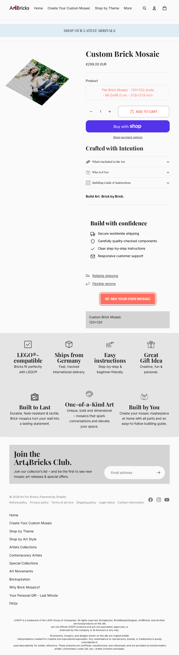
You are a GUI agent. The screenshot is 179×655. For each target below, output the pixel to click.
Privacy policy (39, 502)
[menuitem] (128, 8)
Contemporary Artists (25, 555)
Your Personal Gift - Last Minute (33, 595)
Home (13, 515)
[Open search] (144, 8)
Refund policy (18, 502)
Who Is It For (100, 172)
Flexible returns (104, 284)
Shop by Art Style (22, 539)
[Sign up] (158, 472)
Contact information (130, 502)
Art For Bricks (29, 497)
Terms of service (62, 502)
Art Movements (21, 571)
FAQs (13, 603)
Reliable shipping (105, 276)
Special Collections (23, 563)
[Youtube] (167, 500)
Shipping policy (86, 502)
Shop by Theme (21, 531)
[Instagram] (159, 500)
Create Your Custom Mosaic (30, 523)
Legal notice (107, 502)
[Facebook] (150, 500)
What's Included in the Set (108, 161)
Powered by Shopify (53, 497)
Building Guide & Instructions (111, 182)
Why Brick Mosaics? (24, 587)
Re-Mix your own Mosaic (127, 299)
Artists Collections (23, 547)
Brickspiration (19, 579)
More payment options (127, 137)
